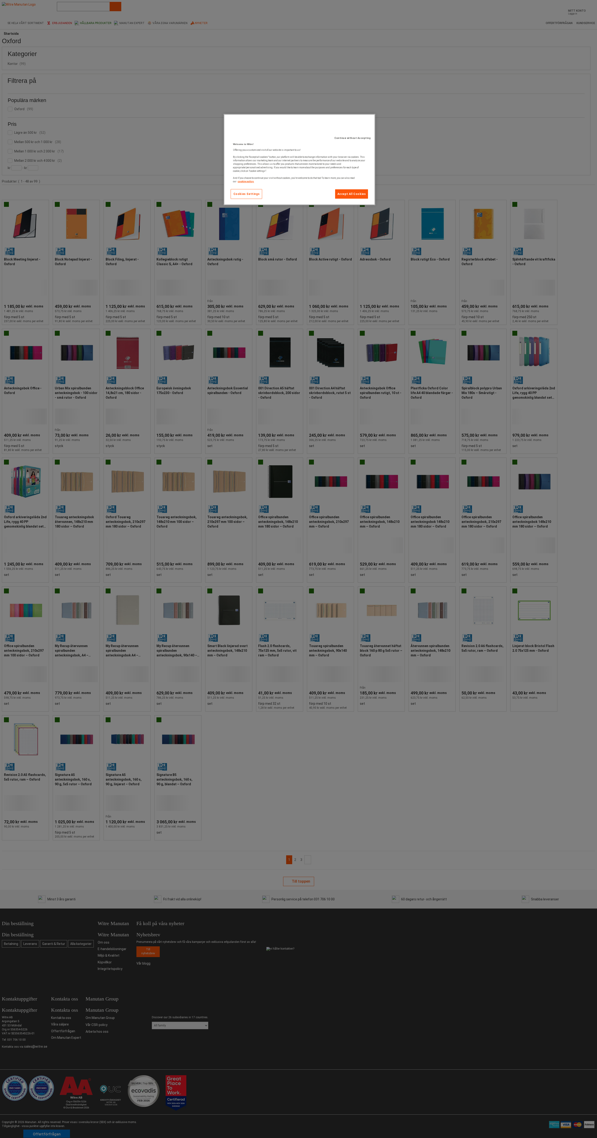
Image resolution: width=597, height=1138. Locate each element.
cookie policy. (246, 181)
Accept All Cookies (351, 194)
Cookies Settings (246, 194)
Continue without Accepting (352, 138)
